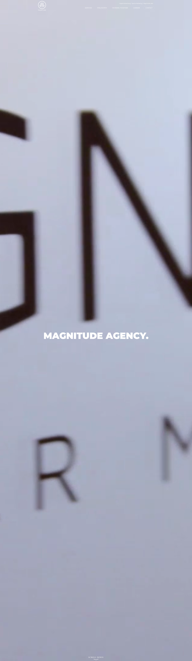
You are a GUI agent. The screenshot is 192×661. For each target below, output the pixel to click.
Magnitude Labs (148, 3)
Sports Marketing (137, 3)
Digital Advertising (124, 3)
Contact (149, 8)
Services (88, 8)
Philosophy (102, 8)
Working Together (120, 8)
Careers (136, 8)
